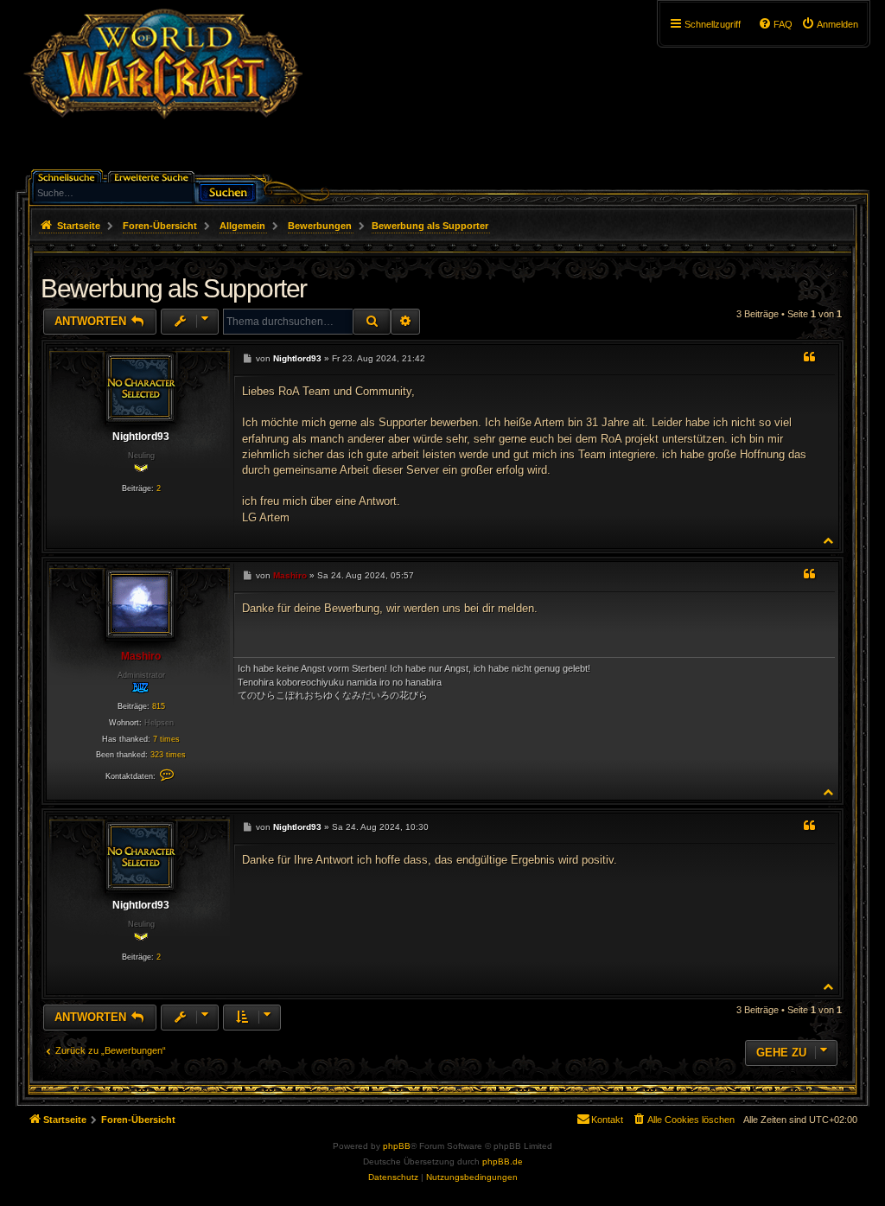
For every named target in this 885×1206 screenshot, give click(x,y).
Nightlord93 (140, 437)
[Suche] (227, 190)
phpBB (397, 1146)
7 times (166, 739)
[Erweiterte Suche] (152, 176)
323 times (168, 754)
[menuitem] (829, 24)
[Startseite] (162, 91)
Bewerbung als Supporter (430, 225)
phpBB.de (502, 1161)
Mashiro (141, 656)
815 (158, 706)
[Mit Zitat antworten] (809, 357)
